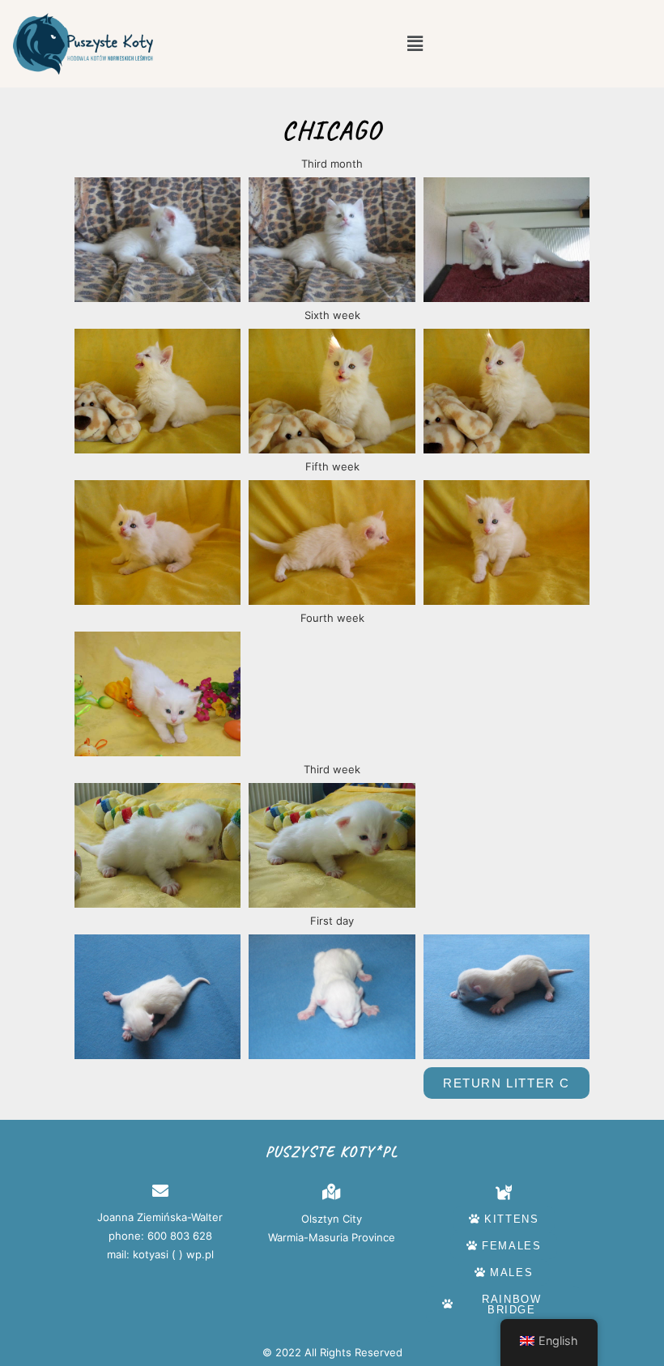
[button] (414, 43)
